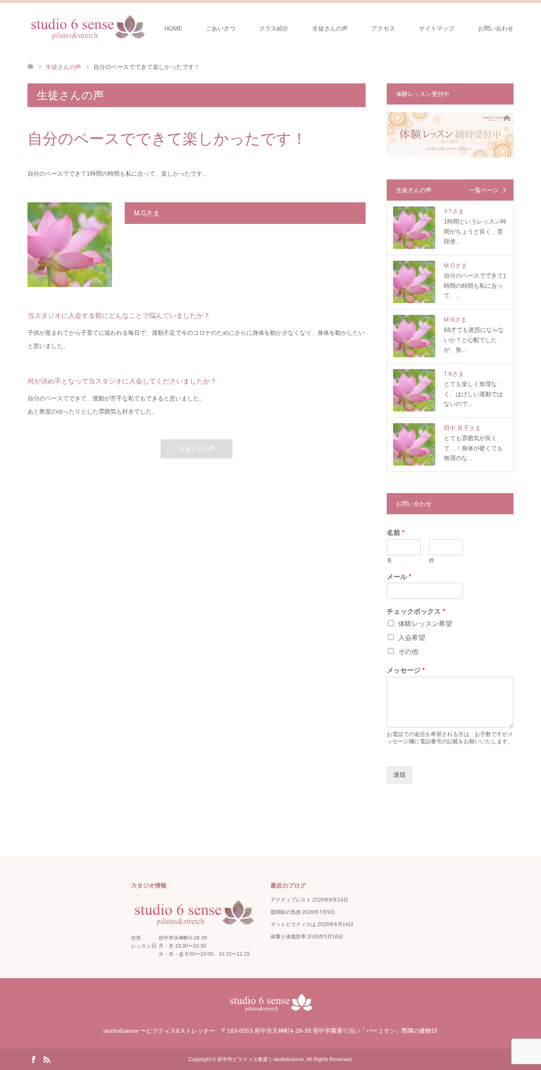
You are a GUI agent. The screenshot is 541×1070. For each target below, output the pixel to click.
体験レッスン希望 (425, 623)
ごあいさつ (220, 28)
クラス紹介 (274, 28)
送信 (399, 774)
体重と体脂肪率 (288, 937)
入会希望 (411, 637)
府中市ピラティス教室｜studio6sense (260, 1059)
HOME (173, 28)
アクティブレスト (290, 900)
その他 (408, 651)
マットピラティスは (293, 924)
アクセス (383, 28)
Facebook (33, 1059)
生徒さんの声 (330, 28)
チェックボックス (416, 611)
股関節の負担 (285, 912)
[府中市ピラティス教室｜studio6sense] (87, 28)
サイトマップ (436, 28)
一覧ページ (484, 190)
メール (399, 576)
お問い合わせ (496, 28)
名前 (395, 532)
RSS (46, 1059)
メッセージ (406, 670)
